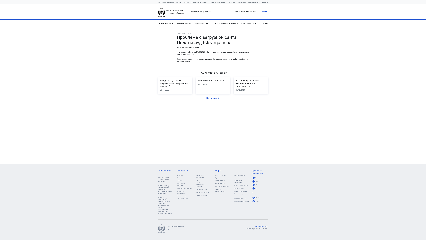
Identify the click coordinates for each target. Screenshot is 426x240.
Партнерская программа (166, 2)
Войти (264, 12)
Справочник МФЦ (201, 195)
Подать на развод (220, 175)
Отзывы (178, 2)
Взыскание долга (248, 23)
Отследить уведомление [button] (201, 12)
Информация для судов (199, 2)
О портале (232, 2)
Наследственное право (222, 186)
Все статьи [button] (212, 98)
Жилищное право (201, 23)
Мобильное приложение (184, 196)
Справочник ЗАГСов (202, 192)
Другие (264, 23)
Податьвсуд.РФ (182, 171)
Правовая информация (217, 2)
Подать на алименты (221, 178)
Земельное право (239, 175)
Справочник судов (201, 189)
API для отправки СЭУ (241, 191)
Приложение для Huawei (241, 201)
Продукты (218, 171)
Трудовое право (183, 23)
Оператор (265, 2)
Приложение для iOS (240, 198)
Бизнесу (186, 2)
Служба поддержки (165, 171)
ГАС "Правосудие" (182, 198)
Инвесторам (242, 2)
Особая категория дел (241, 185)
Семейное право (165, 23)
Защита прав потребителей (225, 23)
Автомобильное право (241, 178)
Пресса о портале (253, 2)
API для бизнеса (239, 188)
